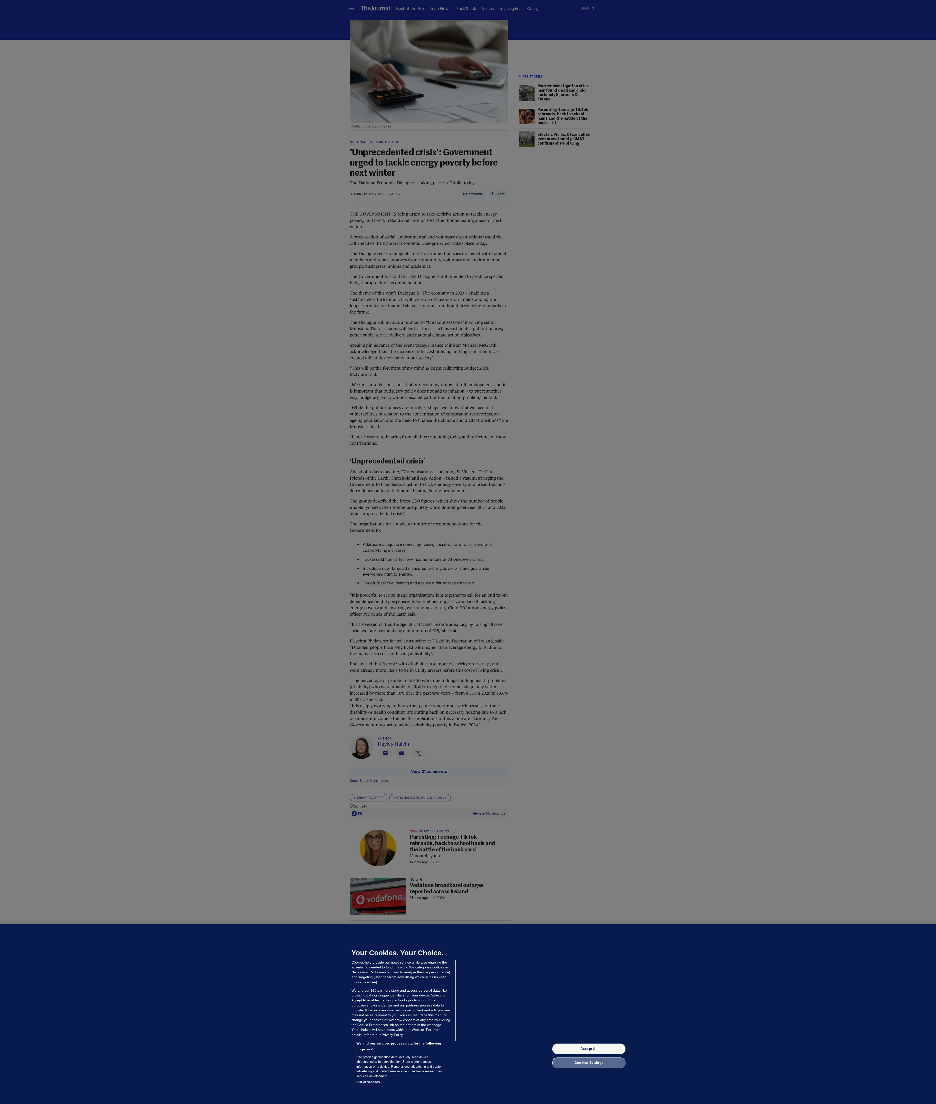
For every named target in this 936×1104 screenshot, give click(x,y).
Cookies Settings (589, 1063)
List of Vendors (368, 1082)
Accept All (588, 1049)
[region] (468, 1014)
